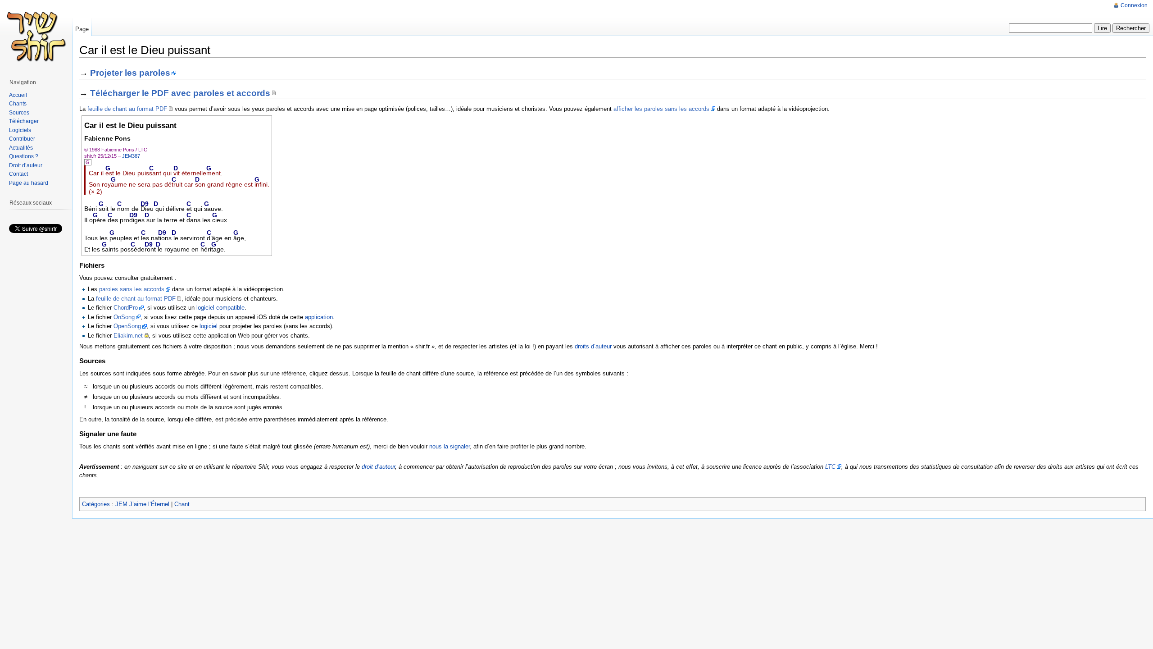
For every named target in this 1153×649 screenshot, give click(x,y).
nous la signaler (449, 446)
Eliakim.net (128, 335)
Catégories (96, 504)
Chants (18, 104)
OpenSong (127, 326)
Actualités (21, 148)
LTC (830, 466)
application (319, 317)
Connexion (1134, 5)
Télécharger (24, 121)
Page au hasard (28, 183)
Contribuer (22, 139)
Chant (182, 504)
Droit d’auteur (25, 165)
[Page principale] (36, 36)
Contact (18, 174)
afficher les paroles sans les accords (661, 108)
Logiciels (20, 130)
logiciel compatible (220, 307)
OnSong (124, 317)
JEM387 (131, 156)
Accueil (18, 95)
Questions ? (23, 156)
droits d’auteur (593, 346)
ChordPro (125, 307)
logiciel (209, 326)
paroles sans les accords (131, 289)
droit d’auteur (378, 466)
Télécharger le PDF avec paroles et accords (180, 93)
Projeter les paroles (130, 73)
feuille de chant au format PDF (127, 108)
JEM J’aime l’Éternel (142, 504)
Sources (19, 113)
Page (82, 29)
